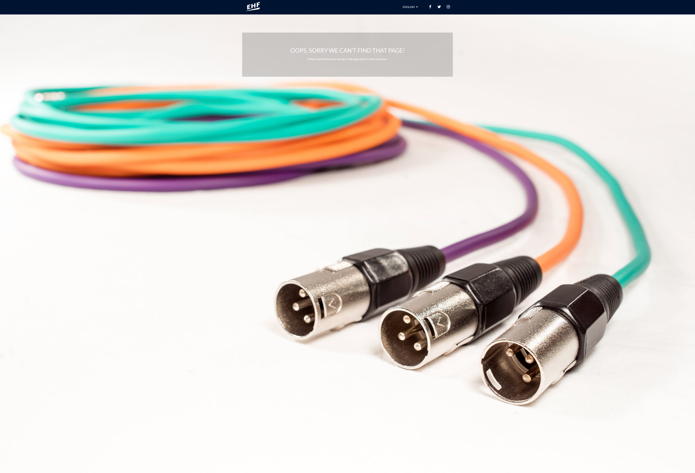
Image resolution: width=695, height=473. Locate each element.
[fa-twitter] (439, 7)
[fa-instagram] (448, 7)
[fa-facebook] (430, 7)
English (409, 7)
